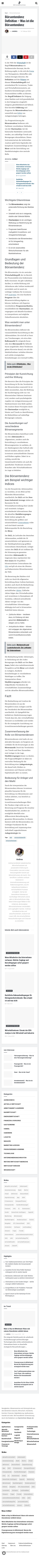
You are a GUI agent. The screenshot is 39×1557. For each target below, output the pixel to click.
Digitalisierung (9, 1197)
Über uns (13, 1545)
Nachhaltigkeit (9, 1219)
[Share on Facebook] (14, 57)
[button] (4, 1553)
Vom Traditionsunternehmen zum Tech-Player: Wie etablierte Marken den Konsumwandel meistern (19, 1264)
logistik (30, 1212)
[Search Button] (36, 3)
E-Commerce (9, 1201)
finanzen (7, 1208)
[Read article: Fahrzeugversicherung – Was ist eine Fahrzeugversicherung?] (8, 1058)
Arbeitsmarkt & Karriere (14, 1108)
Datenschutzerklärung (25, 1543)
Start (6, 13)
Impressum (11, 1543)
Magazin (9, 990)
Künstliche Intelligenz (19, 1212)
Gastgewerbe (9, 1125)
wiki (11, 837)
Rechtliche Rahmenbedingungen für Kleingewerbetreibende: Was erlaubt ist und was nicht (18, 998)
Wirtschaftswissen (14, 13)
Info (14, 1208)
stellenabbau (27, 1227)
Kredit (7, 1212)
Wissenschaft (9, 1170)
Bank (19, 1190)
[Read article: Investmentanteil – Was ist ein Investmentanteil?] (8, 1083)
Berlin (26, 1190)
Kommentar (26, 1208)
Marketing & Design (12, 1145)
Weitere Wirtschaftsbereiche (16, 1162)
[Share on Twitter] (20, 57)
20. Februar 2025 (10, 1036)
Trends (21, 1231)
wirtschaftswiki (10, 1242)
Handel (7, 1129)
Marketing (8, 1216)
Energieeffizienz (21, 1201)
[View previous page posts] (17, 192)
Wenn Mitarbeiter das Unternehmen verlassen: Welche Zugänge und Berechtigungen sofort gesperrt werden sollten (23, 169)
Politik (31, 1219)
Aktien (18, 590)
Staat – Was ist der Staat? (22, 1072)
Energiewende (9, 1205)
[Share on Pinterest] (25, 57)
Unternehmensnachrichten (15, 1157)
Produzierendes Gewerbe (14, 1149)
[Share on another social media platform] (31, 57)
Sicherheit (8, 1227)
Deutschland (24, 1193)
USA (6, 566)
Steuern (7, 1231)
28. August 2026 (17, 1334)
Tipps (14, 1231)
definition (14, 1193)
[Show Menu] (3, 3)
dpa (18, 1197)
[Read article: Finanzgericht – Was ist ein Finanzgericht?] (8, 1066)
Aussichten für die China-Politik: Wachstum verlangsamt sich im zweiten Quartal (24, 1385)
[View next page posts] (21, 192)
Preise (31, 71)
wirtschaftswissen (11, 840)
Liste (3, 1548)
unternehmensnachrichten (24, 1234)
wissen (7, 1245)
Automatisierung (10, 1190)
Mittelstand (18, 1216)
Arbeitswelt (23, 1186)
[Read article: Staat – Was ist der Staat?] (8, 1074)
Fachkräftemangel (22, 1205)
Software (17, 1227)
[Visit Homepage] (19, 3)
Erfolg (19, 113)
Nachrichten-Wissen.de (26, 1418)
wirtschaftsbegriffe (19, 837)
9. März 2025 (20, 188)
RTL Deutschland (18, 1223)
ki (19, 1208)
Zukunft (14, 1245)
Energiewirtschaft (12, 1116)
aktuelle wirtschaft (11, 1186)
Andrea (14, 31)
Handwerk (8, 1133)
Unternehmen (23, 522)
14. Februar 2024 (25, 31)
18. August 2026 (21, 175)
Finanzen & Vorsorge (12, 1120)
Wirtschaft (21, 63)
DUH (23, 1197)
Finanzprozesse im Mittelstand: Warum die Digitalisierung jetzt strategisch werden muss (23, 1364)
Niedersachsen (22, 1219)
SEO (28, 1223)
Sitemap (4, 1545)
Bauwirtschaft (10, 1112)
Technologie (9, 1153)
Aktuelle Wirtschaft (12, 1104)
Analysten (12, 294)
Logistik (7, 1137)
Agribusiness (9, 1100)
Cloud (6, 1193)
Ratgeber (8, 1223)
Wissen (23, 79)
